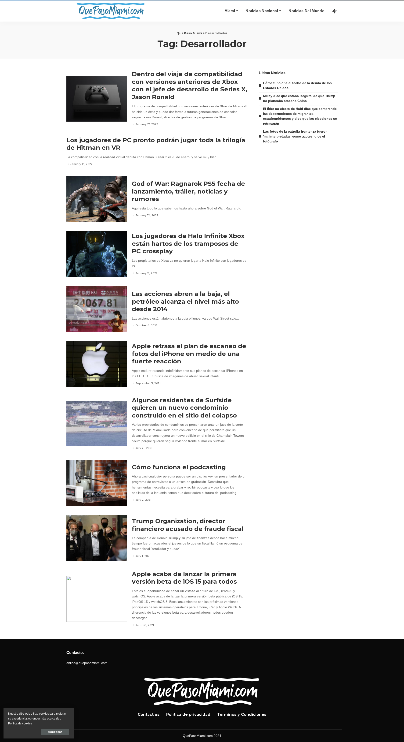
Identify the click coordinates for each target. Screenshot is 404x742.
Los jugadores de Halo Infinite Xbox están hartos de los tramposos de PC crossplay (188, 243)
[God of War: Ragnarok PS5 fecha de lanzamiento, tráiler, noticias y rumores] (96, 199)
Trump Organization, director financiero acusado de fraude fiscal (188, 525)
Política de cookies (20, 723)
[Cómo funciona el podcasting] (96, 483)
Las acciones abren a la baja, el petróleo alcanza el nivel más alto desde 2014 (185, 301)
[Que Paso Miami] (109, 11)
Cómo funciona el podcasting (179, 467)
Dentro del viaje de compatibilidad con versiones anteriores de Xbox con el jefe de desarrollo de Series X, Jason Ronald (189, 85)
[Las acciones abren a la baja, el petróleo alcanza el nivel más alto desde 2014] (96, 309)
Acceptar (55, 732)
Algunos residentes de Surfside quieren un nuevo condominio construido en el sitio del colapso (184, 407)
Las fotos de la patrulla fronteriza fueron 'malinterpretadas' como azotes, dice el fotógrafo (295, 136)
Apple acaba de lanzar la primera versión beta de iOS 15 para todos (184, 577)
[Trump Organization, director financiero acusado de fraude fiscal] (96, 538)
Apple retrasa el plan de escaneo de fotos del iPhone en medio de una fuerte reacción (189, 353)
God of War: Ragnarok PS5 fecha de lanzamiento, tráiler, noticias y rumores (188, 191)
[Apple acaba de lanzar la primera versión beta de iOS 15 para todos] (96, 599)
